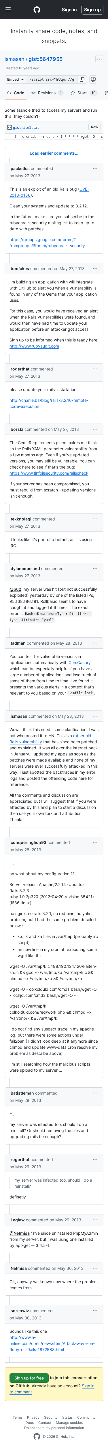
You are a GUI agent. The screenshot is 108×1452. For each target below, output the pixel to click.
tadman (18, 643)
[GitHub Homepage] (36, 1436)
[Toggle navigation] (8, 9)
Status (67, 1417)
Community (86, 1417)
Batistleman (22, 1093)
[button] (82, 79)
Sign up (92, 9)
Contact (44, 1422)
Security (51, 1417)
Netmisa (19, 1268)
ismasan (14, 59)
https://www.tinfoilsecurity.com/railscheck (49, 473)
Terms (17, 1417)
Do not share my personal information (54, 1428)
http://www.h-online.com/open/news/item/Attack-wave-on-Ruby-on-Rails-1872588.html (52, 1343)
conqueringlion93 (28, 842)
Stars (86, 92)
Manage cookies (69, 1422)
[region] (54, 137)
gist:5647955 (45, 59)
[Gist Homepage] (36, 9)
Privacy (33, 1417)
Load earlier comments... (54, 153)
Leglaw (18, 1219)
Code (19, 92)
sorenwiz (20, 1310)
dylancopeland (25, 568)
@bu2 (15, 589)
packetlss (20, 168)
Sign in (69, 9)
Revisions (50, 92)
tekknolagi (21, 518)
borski (17, 429)
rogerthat (20, 368)
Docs (29, 1422)
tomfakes (20, 268)
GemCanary (80, 662)
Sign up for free (29, 1377)
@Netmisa (20, 1233)
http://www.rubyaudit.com (34, 345)
